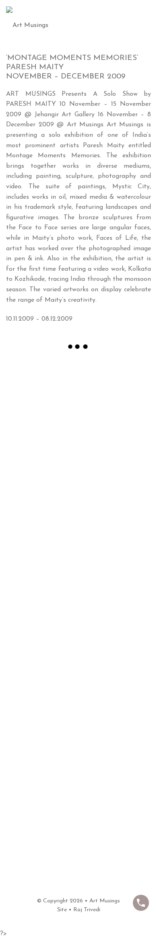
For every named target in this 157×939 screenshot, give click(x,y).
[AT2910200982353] (78, 591)
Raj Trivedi (86, 910)
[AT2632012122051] (78, 754)
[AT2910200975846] (78, 429)
